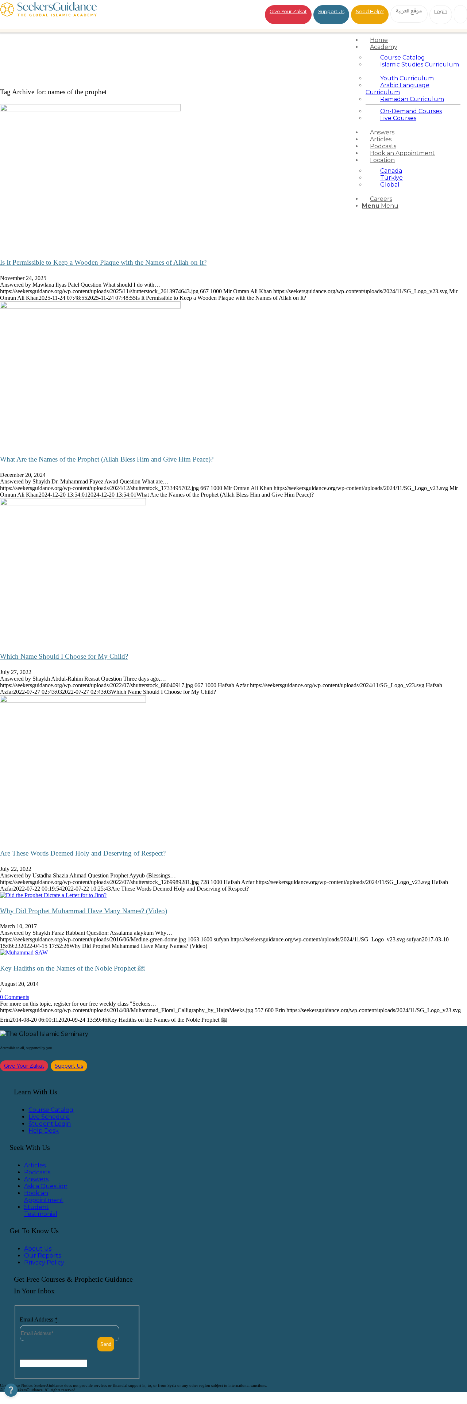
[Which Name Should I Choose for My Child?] (73, 503)
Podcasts (37, 1172)
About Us (37, 1248)
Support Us (331, 11)
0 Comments (14, 997)
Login (440, 11)
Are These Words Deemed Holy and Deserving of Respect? (83, 853)
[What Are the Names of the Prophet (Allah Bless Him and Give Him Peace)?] (90, 306)
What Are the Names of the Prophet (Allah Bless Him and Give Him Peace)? (106, 459)
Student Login (49, 1123)
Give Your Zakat (288, 11)
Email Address (39, 1319)
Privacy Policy (44, 1262)
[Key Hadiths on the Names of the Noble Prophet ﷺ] (24, 952)
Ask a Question (45, 1186)
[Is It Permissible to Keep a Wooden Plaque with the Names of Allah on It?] (90, 109)
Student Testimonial (40, 1210)
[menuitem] (413, 40)
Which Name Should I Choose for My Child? (64, 656)
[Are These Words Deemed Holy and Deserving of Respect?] (73, 700)
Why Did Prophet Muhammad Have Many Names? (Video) (83, 911)
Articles (35, 1165)
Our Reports (42, 1255)
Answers (36, 1179)
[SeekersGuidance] (48, 14)
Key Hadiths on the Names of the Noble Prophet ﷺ (72, 968)
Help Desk (43, 1130)
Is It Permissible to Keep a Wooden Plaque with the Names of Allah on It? (103, 262)
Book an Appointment (43, 1197)
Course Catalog (50, 1109)
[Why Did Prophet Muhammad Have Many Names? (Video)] (53, 895)
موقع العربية (409, 11)
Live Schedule (49, 1116)
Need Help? (370, 11)
